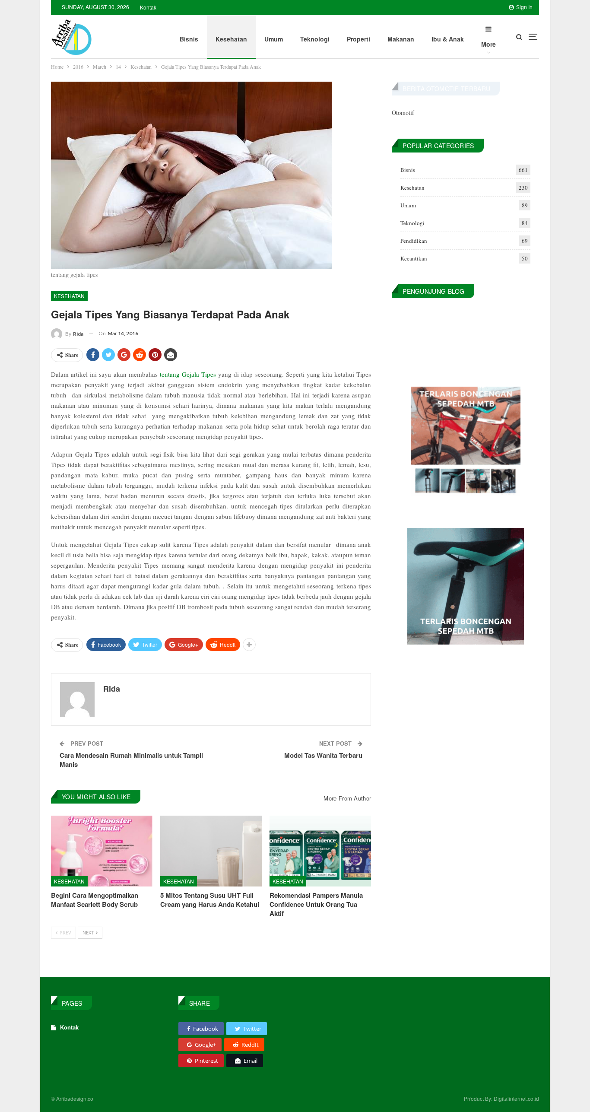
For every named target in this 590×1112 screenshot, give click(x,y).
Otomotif (403, 112)
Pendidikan (413, 241)
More (488, 44)
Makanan (400, 39)
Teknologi (315, 39)
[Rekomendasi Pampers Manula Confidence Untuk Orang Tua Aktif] (320, 851)
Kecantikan (413, 258)
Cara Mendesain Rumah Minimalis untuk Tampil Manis (131, 759)
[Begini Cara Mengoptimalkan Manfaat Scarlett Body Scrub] (101, 851)
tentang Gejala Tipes (189, 374)
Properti (358, 39)
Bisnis (189, 39)
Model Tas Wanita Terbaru (323, 755)
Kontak (148, 7)
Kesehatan (231, 39)
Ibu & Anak (447, 39)
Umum (273, 39)
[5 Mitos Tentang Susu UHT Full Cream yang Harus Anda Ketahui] (211, 851)
